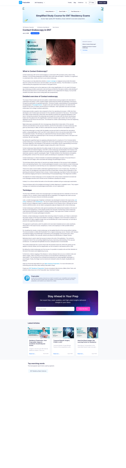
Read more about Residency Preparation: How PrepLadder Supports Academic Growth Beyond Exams (32, 353)
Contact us (80, 2)
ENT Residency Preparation (36, 268)
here (94, 465)
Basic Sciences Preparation (52, 263)
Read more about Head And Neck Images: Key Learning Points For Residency (81, 353)
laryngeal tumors (37, 105)
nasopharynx (39, 201)
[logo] (24, 2)
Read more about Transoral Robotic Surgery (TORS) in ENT (56, 353)
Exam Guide (62, 11)
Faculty (70, 2)
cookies (60, 465)
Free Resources (75, 11)
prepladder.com (43, 465)
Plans (92, 2)
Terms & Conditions (74, 465)
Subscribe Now (83, 309)
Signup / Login (102, 2)
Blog (75, 2)
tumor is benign (51, 81)
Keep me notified (36, 33)
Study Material (49, 11)
